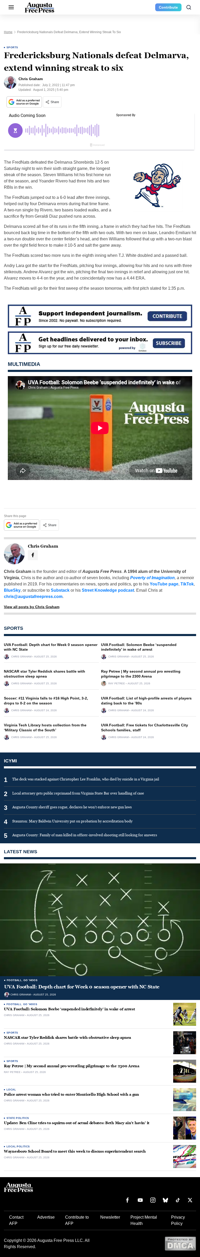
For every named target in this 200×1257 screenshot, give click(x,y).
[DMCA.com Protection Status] (180, 1243)
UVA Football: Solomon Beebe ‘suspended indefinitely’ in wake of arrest (69, 1009)
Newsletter (110, 1217)
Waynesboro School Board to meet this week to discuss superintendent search (75, 1151)
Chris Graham (21, 656)
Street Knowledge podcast (108, 590)
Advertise (46, 1217)
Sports (12, 47)
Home (8, 32)
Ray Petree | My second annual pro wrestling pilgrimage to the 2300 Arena (71, 1066)
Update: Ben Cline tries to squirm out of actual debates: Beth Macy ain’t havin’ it (76, 1122)
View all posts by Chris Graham (31, 607)
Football (14, 980)
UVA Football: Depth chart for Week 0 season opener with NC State (81, 987)
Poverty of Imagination (152, 578)
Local (11, 1089)
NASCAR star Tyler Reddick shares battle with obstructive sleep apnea (67, 1037)
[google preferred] (25, 102)
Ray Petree (116, 683)
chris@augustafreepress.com (33, 596)
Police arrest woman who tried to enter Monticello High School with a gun (71, 1094)
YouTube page (164, 584)
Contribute (168, 7)
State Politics (18, 1118)
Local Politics (18, 1146)
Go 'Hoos (30, 980)
